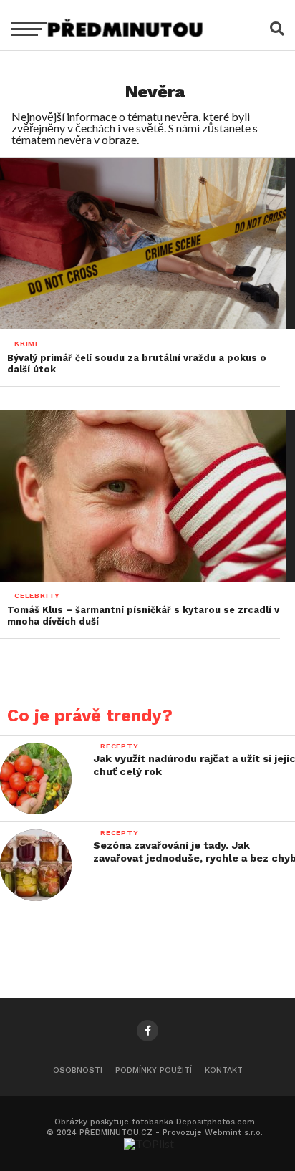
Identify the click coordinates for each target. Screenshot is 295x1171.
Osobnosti (77, 1070)
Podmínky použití (153, 1070)
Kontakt (224, 1070)
